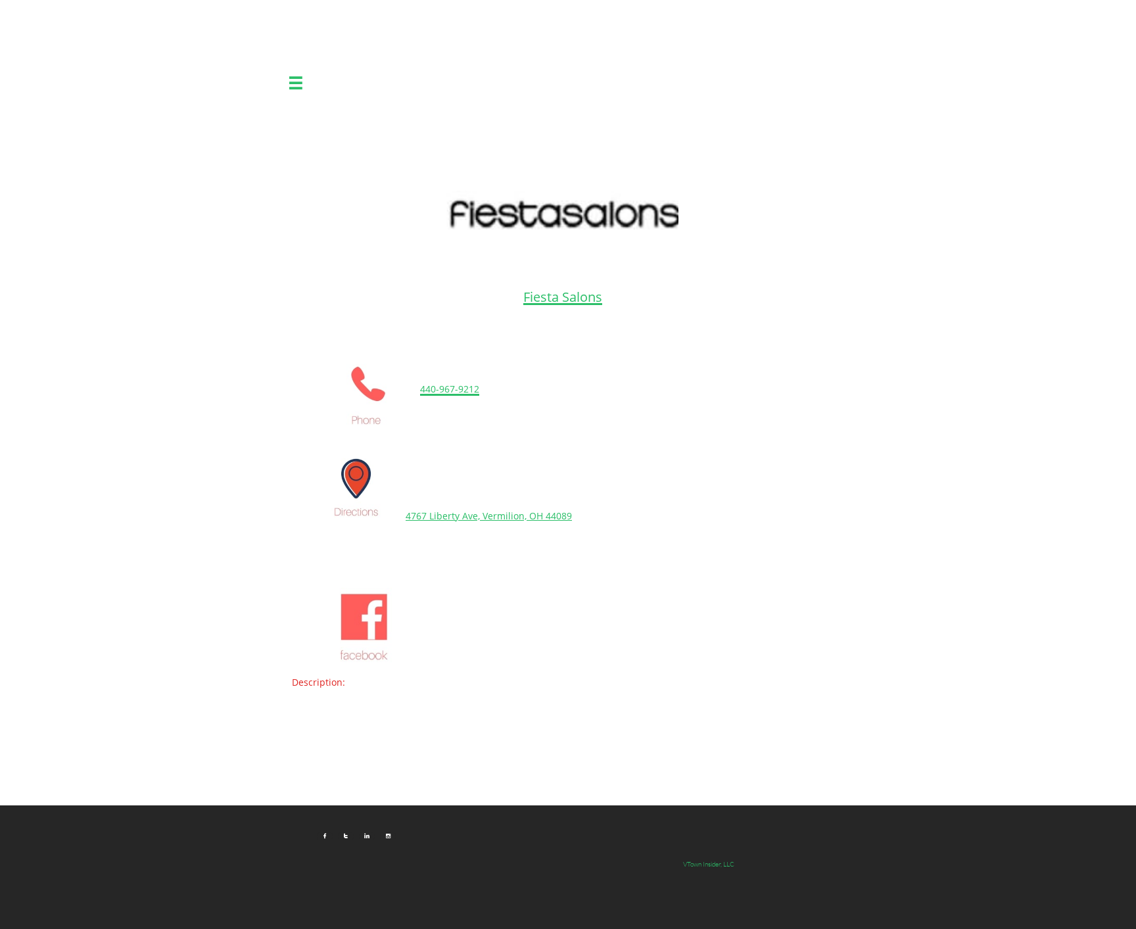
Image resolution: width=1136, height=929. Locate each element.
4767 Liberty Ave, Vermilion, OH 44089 (489, 516)
